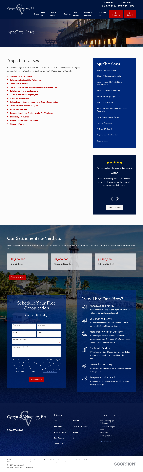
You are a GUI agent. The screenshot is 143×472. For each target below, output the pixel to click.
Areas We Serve (60, 432)
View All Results (17, 277)
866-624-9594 (126, 5)
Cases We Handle (80, 426)
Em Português (116, 14)
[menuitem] (114, 70)
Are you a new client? (20, 340)
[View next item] (117, 199)
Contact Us (58, 443)
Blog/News (58, 426)
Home (56, 421)
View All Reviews (114, 207)
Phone (15, 333)
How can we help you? (20, 347)
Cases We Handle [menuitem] (54, 14)
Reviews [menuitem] (67, 14)
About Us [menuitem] (43, 14)
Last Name (41, 325)
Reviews (76, 432)
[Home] (21, 10)
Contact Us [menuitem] (102, 14)
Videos (75, 438)
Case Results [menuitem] (76, 14)
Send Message (36, 379)
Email (40, 333)
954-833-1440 (108, 5)
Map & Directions (106, 442)
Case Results (59, 438)
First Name (16, 325)
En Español (130, 14)
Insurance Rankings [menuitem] (88, 14)
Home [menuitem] (36, 14)
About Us (76, 421)
